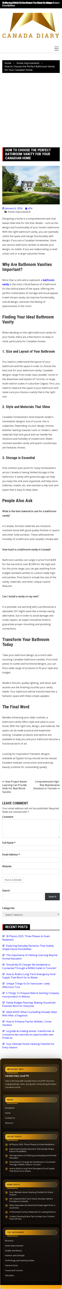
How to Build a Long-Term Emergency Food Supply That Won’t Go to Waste (28, 975)
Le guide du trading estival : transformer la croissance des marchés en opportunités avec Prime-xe (28, 1034)
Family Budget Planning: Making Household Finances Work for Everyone (28, 1004)
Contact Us (10, 1118)
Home (8, 1113)
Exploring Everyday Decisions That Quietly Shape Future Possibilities (28, 947)
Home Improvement (19, 211)
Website (6, 866)
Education (9, 1275)
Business (9, 1240)
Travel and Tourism (14, 1270)
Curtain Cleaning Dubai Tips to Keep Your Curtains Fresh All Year (32, 1217)
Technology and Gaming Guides (19, 1260)
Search (6, 890)
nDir (30, 208)
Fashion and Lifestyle (15, 1255)
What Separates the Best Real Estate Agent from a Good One (32, 1206)
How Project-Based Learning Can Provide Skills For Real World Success (14, 787)
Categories (8, 908)
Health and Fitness (13, 1250)
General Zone (11, 1265)
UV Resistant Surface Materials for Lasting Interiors (32, 1212)
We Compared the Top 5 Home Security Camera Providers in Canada (31, 1199)
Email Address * (11, 854)
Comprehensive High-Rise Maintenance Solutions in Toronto (46, 785)
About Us (9, 1123)
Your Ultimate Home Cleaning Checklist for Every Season (31, 1193)
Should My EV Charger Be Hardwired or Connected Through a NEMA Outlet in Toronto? (29, 966)
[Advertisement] (31, 110)
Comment (7, 816)
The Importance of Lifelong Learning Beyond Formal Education (32, 1156)
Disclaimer (10, 1108)
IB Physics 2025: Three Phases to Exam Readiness (28, 2)
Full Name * (8, 842)
